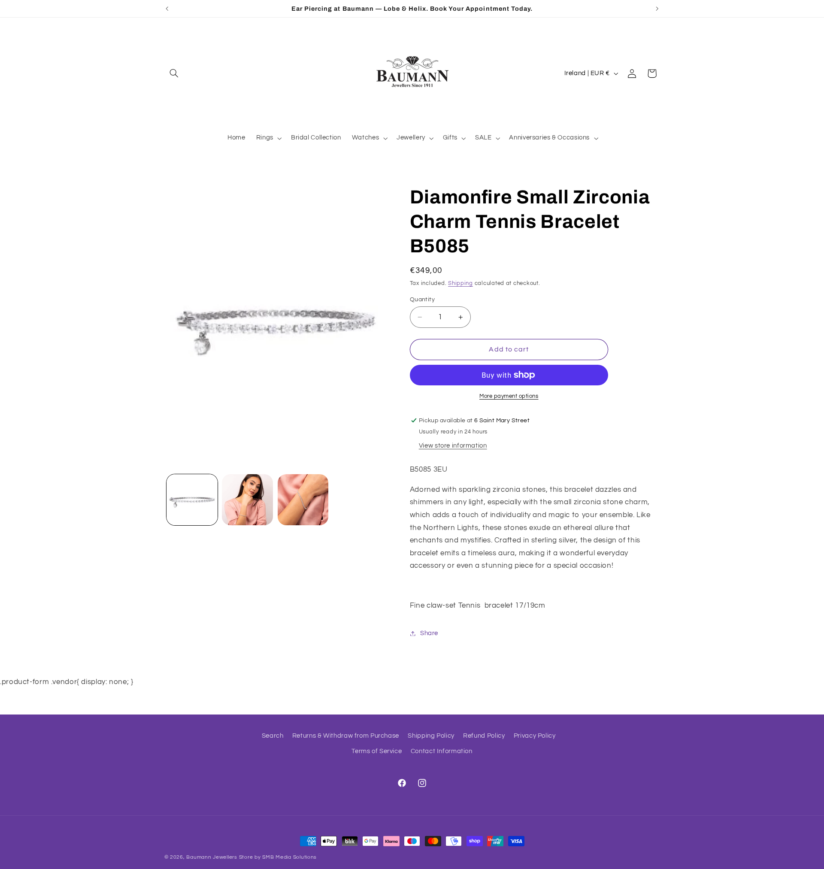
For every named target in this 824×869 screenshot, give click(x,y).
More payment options (509, 396)
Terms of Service (376, 751)
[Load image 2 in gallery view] (247, 499)
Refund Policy (484, 736)
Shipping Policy (431, 736)
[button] (174, 73)
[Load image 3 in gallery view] (303, 499)
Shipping (460, 283)
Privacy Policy (535, 736)
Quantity (422, 300)
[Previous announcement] (167, 8)
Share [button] (429, 633)
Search (273, 736)
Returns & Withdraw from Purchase (345, 736)
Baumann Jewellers (211, 857)
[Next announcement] (657, 8)
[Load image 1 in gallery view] (192, 499)
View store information (453, 445)
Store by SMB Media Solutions (278, 857)
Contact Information (442, 751)
